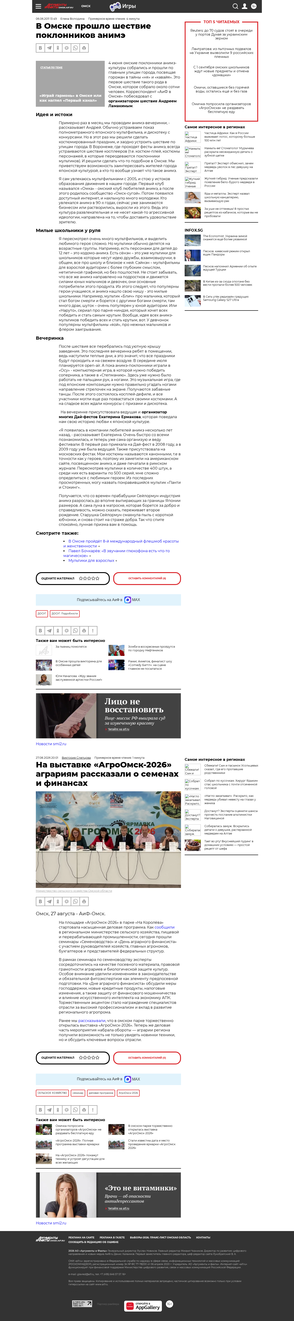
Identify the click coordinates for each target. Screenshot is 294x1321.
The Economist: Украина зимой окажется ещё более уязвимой (225, 238)
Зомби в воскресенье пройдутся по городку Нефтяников (151, 648)
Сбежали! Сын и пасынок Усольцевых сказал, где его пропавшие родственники (231, 769)
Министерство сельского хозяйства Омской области (74, 891)
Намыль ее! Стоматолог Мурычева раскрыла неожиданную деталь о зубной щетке (229, 151)
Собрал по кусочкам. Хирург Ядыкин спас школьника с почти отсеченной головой (231, 784)
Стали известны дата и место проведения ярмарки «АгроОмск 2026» (151, 1144)
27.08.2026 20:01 (47, 757)
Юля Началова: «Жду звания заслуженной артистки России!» (79, 677)
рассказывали (91, 1021)
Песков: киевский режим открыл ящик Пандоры (226, 253)
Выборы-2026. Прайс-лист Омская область (160, 1237)
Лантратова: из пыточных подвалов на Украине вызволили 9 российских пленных (221, 53)
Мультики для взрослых (91, 560)
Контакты (203, 1237)
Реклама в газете (112, 1237)
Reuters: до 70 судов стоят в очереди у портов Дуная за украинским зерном (221, 34)
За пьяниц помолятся (71, 646)
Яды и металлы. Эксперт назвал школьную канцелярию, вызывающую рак (227, 197)
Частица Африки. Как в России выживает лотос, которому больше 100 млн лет (229, 136)
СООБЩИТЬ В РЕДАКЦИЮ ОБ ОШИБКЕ (93, 1242)
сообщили (165, 927)
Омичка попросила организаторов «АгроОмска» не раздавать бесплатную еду (221, 108)
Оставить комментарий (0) (147, 1057)
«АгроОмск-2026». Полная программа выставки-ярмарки (77, 1142)
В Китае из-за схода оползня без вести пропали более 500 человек (227, 283)
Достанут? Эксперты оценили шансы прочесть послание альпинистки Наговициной (231, 814)
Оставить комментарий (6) (147, 578)
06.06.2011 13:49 (46, 18)
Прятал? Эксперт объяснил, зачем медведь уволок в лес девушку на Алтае (228, 167)
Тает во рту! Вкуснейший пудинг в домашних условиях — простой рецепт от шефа (228, 845)
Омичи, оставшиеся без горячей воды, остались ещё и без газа (221, 89)
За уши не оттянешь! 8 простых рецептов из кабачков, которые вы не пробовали (231, 212)
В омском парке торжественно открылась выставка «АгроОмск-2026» (150, 1129)
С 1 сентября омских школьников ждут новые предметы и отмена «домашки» (221, 71)
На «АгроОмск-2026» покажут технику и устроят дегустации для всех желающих (80, 1158)
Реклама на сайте (81, 1237)
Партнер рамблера (108, 1304)
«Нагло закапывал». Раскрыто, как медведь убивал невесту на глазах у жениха (230, 799)
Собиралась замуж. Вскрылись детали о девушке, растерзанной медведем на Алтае (228, 829)
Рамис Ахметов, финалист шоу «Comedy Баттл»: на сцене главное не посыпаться (150, 665)
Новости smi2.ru (51, 744)
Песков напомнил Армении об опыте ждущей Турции (230, 268)
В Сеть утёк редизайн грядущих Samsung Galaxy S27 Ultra (226, 298)
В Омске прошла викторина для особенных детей (79, 663)
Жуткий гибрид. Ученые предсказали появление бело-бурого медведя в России (231, 182)
